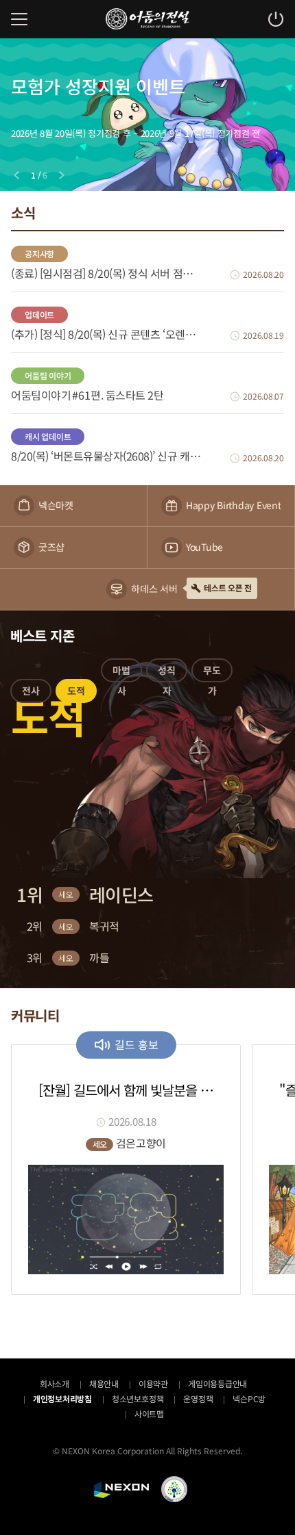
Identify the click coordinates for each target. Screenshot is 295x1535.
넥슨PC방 (249, 1398)
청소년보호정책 (137, 1398)
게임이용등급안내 (217, 1383)
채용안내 (104, 1383)
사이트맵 (149, 1413)
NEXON (121, 1490)
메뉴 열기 (19, 19)
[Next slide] (61, 175)
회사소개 (54, 1383)
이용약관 (153, 1383)
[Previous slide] (16, 175)
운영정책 (198, 1398)
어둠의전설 (147, 18)
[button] (30, 693)
